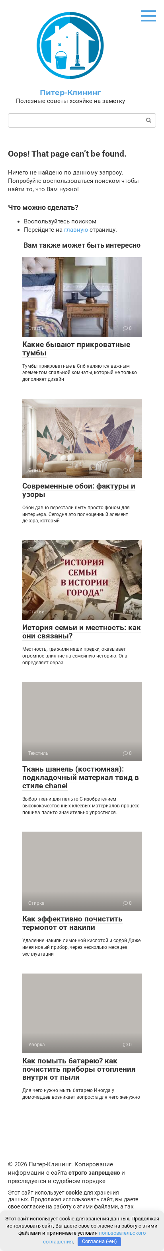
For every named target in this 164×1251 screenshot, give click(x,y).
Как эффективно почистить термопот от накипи (72, 923)
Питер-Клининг (70, 92)
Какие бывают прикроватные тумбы (76, 348)
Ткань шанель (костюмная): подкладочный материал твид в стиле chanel (80, 777)
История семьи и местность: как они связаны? (81, 631)
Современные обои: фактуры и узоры (78, 490)
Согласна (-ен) (99, 1241)
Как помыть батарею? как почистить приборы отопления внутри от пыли (79, 1069)
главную (76, 229)
